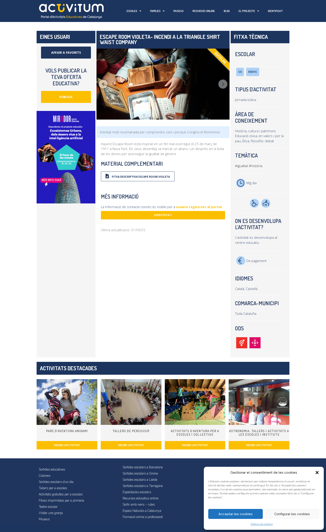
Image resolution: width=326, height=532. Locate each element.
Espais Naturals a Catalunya (142, 510)
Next (222, 84)
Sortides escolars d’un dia (56, 482)
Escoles (132, 11)
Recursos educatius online (140, 498)
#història (255, 166)
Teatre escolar (48, 506)
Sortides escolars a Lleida (140, 479)
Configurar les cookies (292, 514)
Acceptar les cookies (235, 514)
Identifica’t (275, 11)
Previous (103, 84)
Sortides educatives (52, 469)
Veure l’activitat (67, 445)
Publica (66, 97)
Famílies (155, 11)
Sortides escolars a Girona (140, 473)
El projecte (247, 11)
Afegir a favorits (66, 52)
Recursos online (203, 11)
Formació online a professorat (143, 517)
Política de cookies (262, 524)
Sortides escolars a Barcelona (143, 467)
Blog (227, 11)
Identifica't (163, 215)
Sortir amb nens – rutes (139, 504)
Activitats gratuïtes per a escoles (60, 494)
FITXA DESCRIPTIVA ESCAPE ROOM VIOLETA (140, 177)
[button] (317, 472)
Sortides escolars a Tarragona (143, 486)
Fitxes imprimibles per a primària (61, 500)
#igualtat (241, 166)
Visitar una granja (51, 513)
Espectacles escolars (137, 492)
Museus (178, 11)
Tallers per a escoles (53, 488)
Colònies (44, 475)
